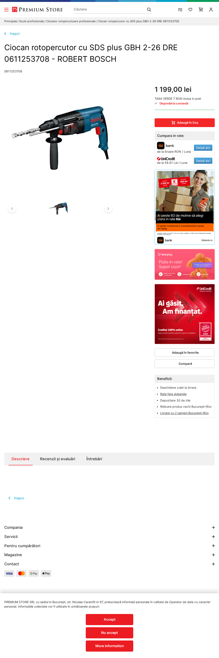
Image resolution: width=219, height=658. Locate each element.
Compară (185, 363)
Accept (109, 619)
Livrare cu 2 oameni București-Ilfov (184, 413)
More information (109, 646)
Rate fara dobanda (173, 394)
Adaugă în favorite (185, 352)
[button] (12, 208)
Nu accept (109, 632)
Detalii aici (203, 147)
